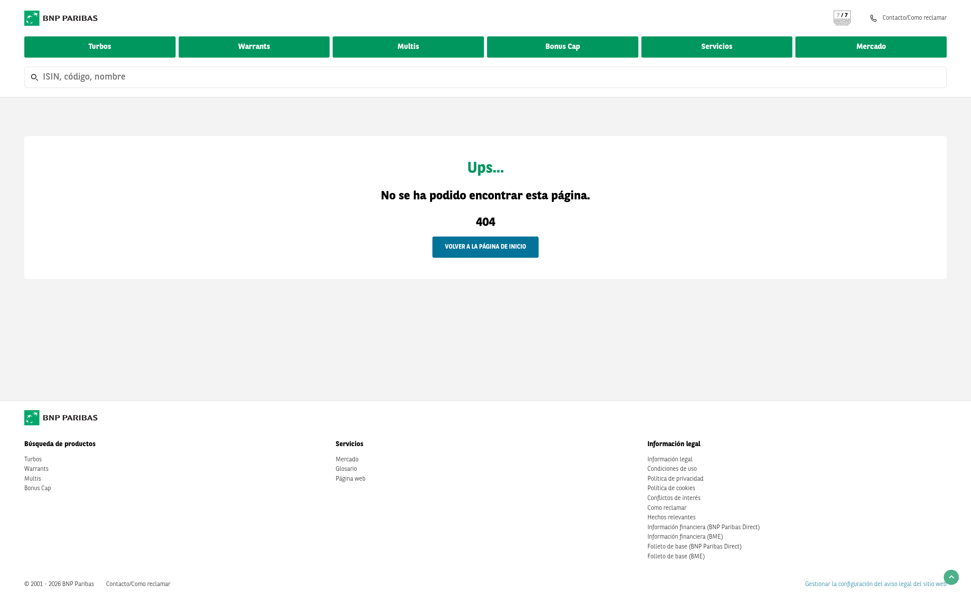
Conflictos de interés (674, 498)
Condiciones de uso (672, 469)
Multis (408, 47)
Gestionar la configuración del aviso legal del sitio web (876, 584)
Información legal (670, 460)
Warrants (254, 47)
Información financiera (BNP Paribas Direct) (703, 528)
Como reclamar (667, 508)
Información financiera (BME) (685, 537)
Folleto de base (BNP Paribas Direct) (694, 547)
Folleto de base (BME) (676, 557)
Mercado (871, 47)
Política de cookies (671, 489)
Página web (351, 479)
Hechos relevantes (671, 518)
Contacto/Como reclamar (138, 584)
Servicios (716, 47)
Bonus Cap (562, 47)
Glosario (346, 469)
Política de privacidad (675, 479)
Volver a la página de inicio (485, 247)
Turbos (99, 47)
